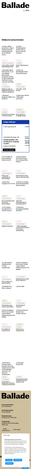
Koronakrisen (6, 86)
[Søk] (24, 10)
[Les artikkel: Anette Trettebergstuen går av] (22, 56)
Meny (27, 10)
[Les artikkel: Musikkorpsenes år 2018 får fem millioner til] (22, 271)
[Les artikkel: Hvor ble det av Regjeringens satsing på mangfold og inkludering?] (8, 373)
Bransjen (19, 63)
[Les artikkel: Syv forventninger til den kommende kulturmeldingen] (8, 193)
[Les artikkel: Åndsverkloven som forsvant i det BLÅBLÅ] (8, 297)
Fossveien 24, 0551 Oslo (9, 417)
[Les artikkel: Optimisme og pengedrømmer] (22, 320)
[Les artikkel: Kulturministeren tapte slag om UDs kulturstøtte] (22, 167)
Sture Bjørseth (6, 412)
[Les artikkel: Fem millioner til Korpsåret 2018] (8, 320)
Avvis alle (9, 460)
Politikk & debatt (21, 86)
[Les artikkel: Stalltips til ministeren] (8, 216)
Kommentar (19, 109)
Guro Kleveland (6, 406)
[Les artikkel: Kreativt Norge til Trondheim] (22, 297)
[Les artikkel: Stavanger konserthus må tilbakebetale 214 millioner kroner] (22, 372)
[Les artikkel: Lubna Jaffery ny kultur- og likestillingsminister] (8, 56)
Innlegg (19, 84)
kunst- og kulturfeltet (8, 63)
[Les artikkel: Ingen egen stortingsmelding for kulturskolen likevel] (22, 193)
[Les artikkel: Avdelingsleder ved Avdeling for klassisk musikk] (13, 136)
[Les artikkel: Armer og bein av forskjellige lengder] (22, 106)
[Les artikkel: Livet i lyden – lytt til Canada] (22, 80)
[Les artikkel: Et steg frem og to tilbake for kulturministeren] (8, 106)
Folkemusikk (6, 379)
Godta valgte (18, 460)
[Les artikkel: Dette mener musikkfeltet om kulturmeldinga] (8, 167)
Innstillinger (9, 463)
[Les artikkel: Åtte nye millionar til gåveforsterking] (8, 273)
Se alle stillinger (9, 150)
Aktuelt (4, 60)
